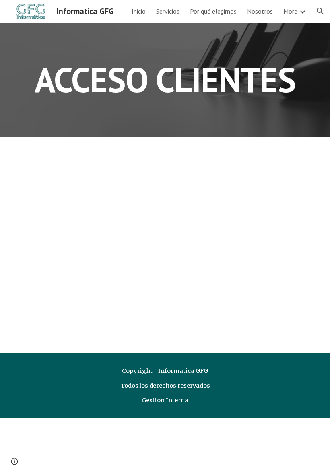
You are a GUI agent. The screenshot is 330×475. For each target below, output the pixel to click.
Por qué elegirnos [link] (213, 11)
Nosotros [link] (260, 11)
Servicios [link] (167, 11)
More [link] (290, 11)
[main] (165, 79)
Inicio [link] (139, 11)
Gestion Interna (165, 400)
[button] (320, 11)
